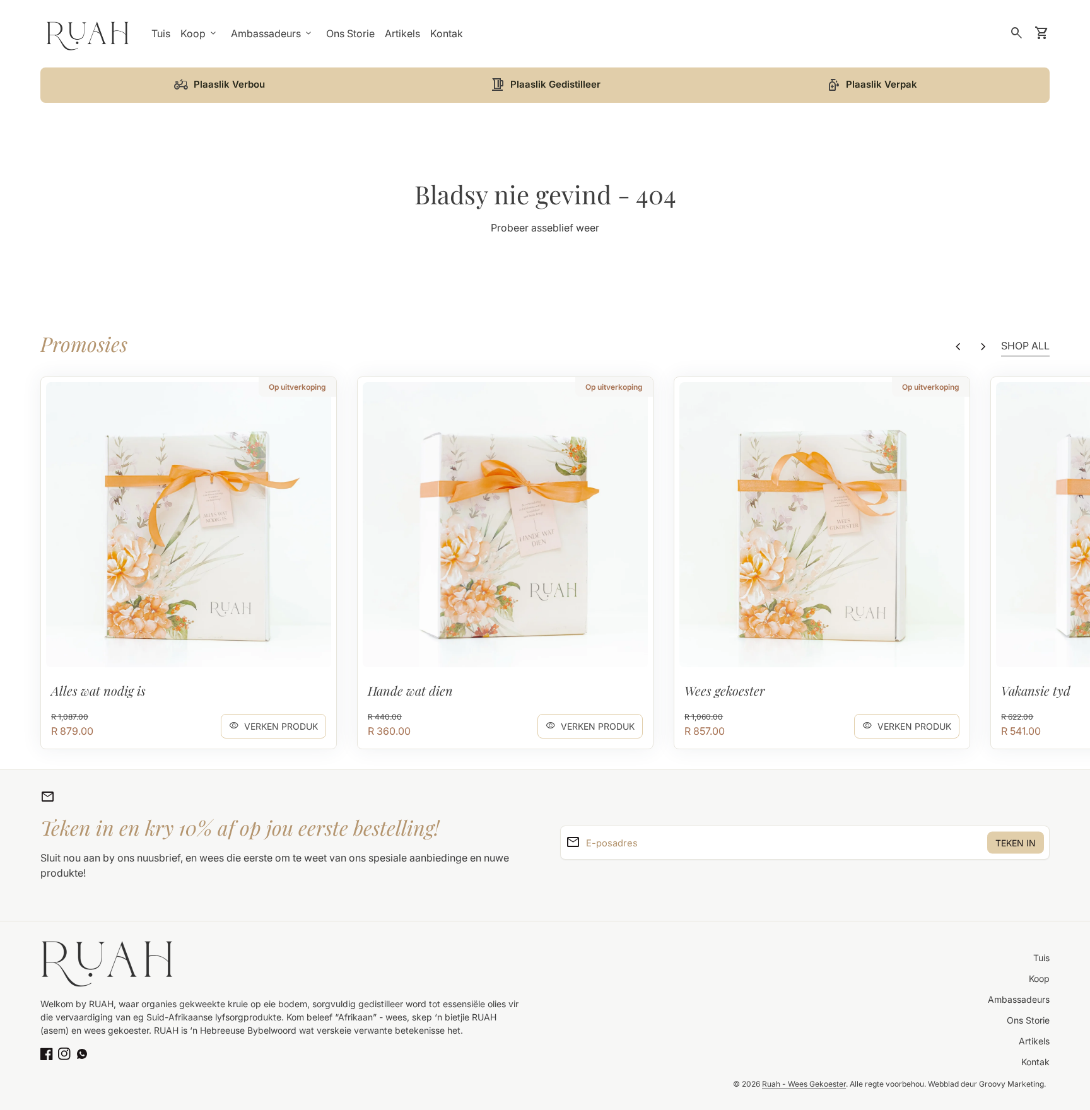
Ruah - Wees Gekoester (804, 1084)
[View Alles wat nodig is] (188, 524)
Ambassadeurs (1019, 999)
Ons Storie (350, 33)
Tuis (160, 33)
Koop (1039, 978)
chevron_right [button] (983, 346)
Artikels (402, 33)
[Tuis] (88, 32)
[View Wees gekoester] (821, 524)
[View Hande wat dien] (505, 524)
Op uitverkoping (297, 387)
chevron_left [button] (958, 346)
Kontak (446, 33)
